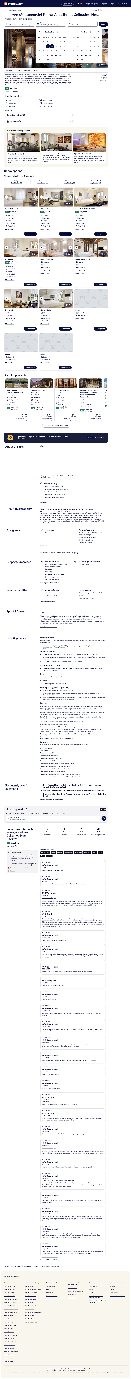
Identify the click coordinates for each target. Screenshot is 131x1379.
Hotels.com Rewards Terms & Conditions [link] (97, 1301)
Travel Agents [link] (72, 1297)
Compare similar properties (57, 425)
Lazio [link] (16, 1266)
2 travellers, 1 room (79, 25)
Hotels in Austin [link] (9, 1328)
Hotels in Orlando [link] (9, 1296)
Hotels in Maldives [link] (30, 1296)
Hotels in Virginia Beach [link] (11, 1351)
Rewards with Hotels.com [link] (117, 1296)
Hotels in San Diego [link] (10, 1302)
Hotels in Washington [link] (10, 1325)
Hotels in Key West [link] (9, 1345)
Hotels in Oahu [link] (29, 1319)
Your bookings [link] (50, 1286)
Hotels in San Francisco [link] (11, 1309)
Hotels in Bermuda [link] (30, 1299)
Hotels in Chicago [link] (9, 1292)
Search (103, 24)
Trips (112, 4)
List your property (92, 4)
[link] (103, 10)
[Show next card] (106, 400)
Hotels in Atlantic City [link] (10, 1341)
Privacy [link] (91, 1289)
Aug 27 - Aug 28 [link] (42, 183)
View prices (30, 234)
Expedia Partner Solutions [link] (75, 1291)
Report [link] (12, 871)
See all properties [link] (14, 10)
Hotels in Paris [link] (8, 1319)
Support (104, 4)
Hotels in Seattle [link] (9, 1354)
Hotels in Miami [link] (8, 1315)
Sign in (124, 4)
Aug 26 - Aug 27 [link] (16, 183)
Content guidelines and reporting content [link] (96, 1296)
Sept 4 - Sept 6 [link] (96, 183)
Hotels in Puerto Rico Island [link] (33, 1312)
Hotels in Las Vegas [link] (10, 1286)
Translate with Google (49, 898)
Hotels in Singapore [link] (31, 1292)
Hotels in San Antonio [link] (10, 1335)
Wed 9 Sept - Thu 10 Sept (49, 25)
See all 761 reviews (11, 91)
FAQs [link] (47, 1289)
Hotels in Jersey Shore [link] (32, 1305)
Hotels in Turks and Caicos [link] (33, 1289)
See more (43, 503)
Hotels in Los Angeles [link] (10, 1312)
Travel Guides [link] (114, 1292)
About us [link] (112, 1286)
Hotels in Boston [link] (9, 1338)
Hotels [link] (7, 1266)
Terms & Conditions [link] (95, 1286)
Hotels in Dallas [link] (8, 1361)
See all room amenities (48, 601)
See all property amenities (49, 583)
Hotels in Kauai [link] (29, 1315)
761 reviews (10, 846)
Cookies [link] (91, 1292)
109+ (103, 65)
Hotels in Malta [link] (29, 1302)
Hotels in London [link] (9, 1348)
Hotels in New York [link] (9, 1289)
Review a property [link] (51, 1296)
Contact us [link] (49, 1292)
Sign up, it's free (100, 437)
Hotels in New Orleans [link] (10, 1299)
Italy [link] (12, 1266)
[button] (43, 42)
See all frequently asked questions (52, 799)
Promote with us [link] (72, 1294)
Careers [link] (112, 1289)
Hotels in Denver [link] (9, 1322)
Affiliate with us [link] (72, 1288)
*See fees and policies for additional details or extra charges (58, 553)
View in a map (46, 478)
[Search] (104, 818)
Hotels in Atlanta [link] (9, 1332)
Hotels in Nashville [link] (9, 1305)
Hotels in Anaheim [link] (9, 1358)
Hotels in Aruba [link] (29, 1286)
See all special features (48, 627)
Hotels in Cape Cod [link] (31, 1322)
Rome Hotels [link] (23, 1266)
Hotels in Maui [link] (29, 1309)
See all (7, 110)
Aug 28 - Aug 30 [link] (69, 183)
